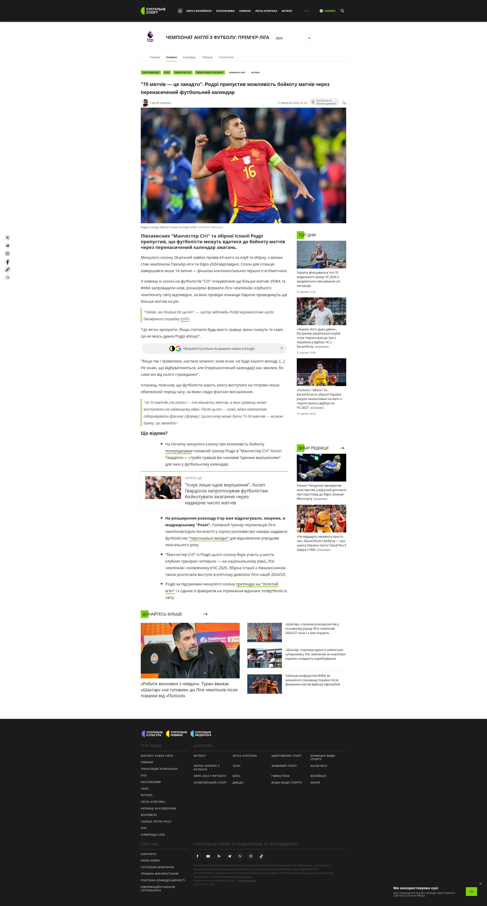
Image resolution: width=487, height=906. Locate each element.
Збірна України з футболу (206, 767)
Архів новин (150, 860)
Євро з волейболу (199, 11)
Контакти (148, 854)
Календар (189, 57)
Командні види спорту (322, 757)
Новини (245, 11)
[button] (7, 237)
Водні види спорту (286, 782)
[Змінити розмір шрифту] (344, 103)
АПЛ (167, 72)
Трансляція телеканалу (159, 769)
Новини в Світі (237, 72)
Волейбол (149, 815)
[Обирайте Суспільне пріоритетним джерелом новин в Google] (7, 277)
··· (306, 10)
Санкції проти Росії (156, 821)
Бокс (236, 776)
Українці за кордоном (158, 808)
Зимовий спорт (284, 766)
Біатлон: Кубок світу (157, 755)
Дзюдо (238, 782)
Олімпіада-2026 (153, 834)
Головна (155, 57)
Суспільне (245, 876)
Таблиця (207, 57)
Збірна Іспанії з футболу (210, 72)
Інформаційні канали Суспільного (158, 888)
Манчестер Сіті (183, 72)
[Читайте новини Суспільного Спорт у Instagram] (251, 856)
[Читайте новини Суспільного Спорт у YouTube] (208, 856)
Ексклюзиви (225, 11)
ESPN (184, 318)
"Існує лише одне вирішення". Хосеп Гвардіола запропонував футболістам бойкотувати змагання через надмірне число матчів (226, 494)
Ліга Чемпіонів (151, 72)
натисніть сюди (247, 880)
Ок (471, 891)
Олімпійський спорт (210, 782)
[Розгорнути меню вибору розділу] (180, 11)
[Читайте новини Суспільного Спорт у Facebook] (197, 856)
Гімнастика (280, 776)
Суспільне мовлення (157, 867)
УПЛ (144, 775)
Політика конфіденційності (163, 880)
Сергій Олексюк (160, 103)
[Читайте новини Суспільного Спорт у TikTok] (261, 856)
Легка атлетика (266, 11)
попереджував (178, 450)
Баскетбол (318, 766)
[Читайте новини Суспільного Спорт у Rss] (219, 856)
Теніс (145, 788)
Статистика (226, 57)
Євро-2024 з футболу (210, 776)
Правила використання (159, 873)
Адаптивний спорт (286, 755)
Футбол (287, 11)
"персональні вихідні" (209, 538)
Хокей (315, 782)
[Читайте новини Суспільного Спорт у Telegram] (229, 856)
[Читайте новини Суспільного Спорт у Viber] (240, 856)
